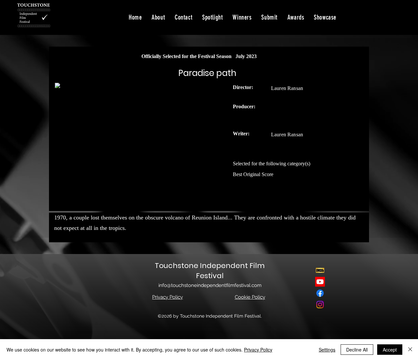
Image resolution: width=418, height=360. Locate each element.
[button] (325, 17)
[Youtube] (320, 282)
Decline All (357, 349)
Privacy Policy (258, 349)
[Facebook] (320, 293)
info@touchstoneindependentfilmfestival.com (210, 285)
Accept (390, 349)
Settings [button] (327, 349)
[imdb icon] (320, 270)
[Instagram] (320, 304)
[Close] (410, 349)
